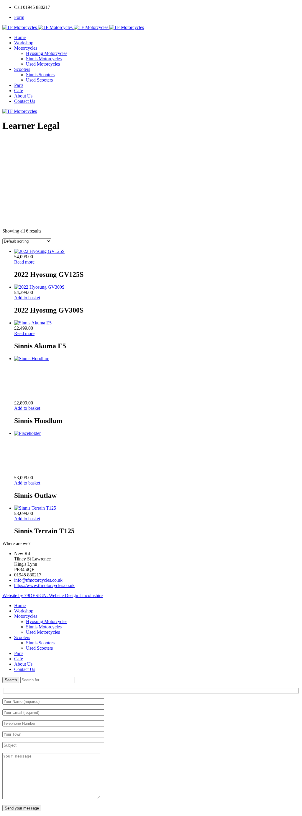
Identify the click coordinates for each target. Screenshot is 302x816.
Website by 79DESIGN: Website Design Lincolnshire (52, 595)
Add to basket (27, 297)
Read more (24, 261)
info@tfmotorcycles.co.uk (38, 580)
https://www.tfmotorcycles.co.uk (44, 585)
